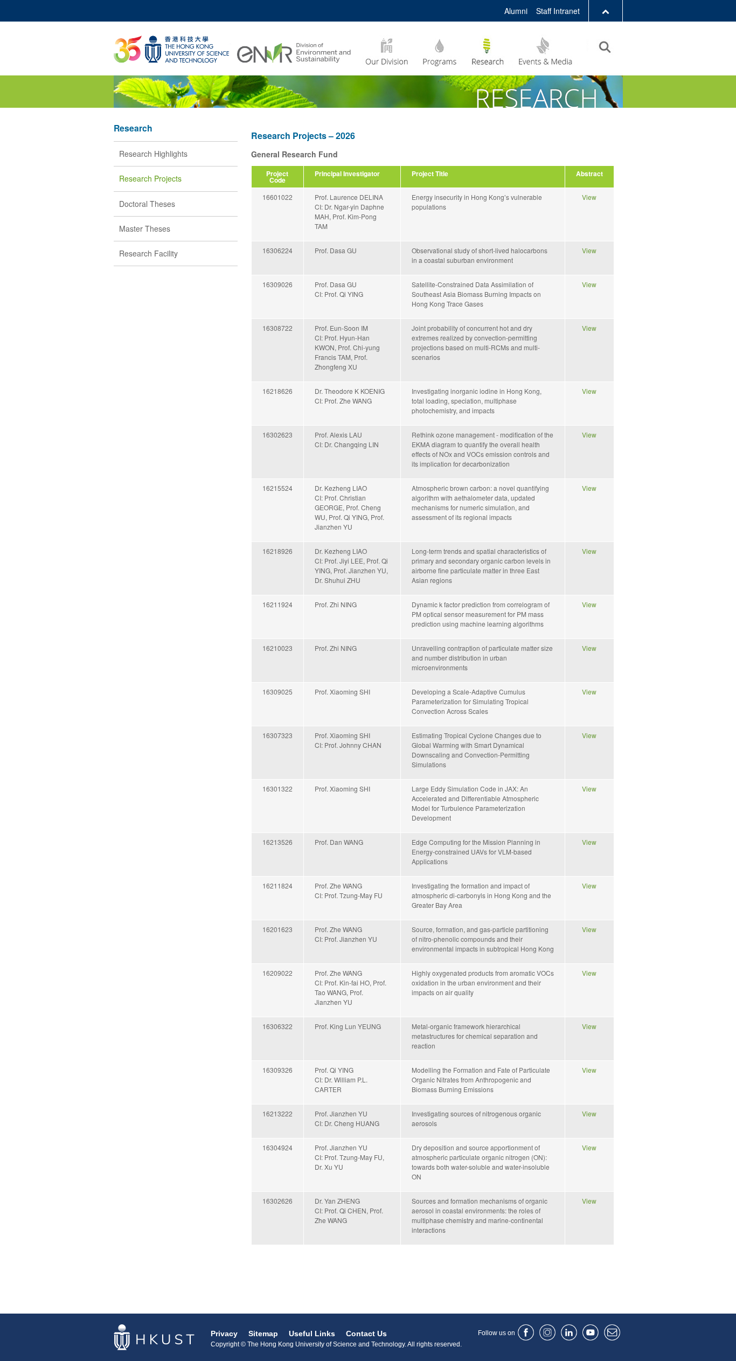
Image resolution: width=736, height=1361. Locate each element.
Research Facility (148, 253)
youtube (590, 1332)
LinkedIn (569, 1332)
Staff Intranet (558, 10)
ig (547, 1332)
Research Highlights (153, 153)
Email (612, 1332)
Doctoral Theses (147, 203)
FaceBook (526, 1332)
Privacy (224, 1333)
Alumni (515, 10)
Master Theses (144, 228)
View (589, 197)
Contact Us (366, 1333)
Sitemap (263, 1333)
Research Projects (150, 178)
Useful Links (312, 1333)
